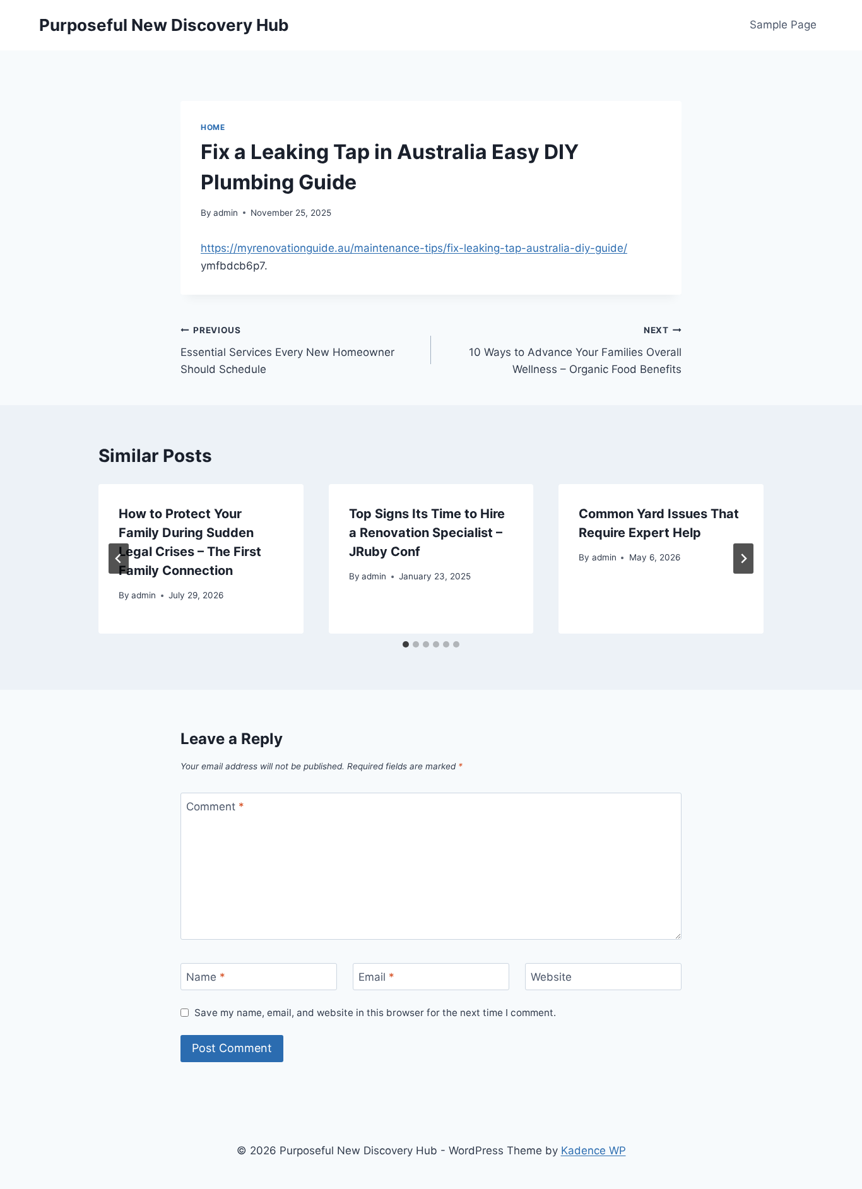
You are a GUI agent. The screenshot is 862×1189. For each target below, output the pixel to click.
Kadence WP (593, 1150)
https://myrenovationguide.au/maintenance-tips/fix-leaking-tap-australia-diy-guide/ (414, 248)
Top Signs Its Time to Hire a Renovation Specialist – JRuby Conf (427, 532)
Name (205, 977)
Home (213, 127)
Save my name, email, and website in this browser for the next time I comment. (375, 1013)
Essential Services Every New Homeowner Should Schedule (287, 350)
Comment (215, 806)
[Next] (743, 558)
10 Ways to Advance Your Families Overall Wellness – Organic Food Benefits (575, 350)
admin (225, 213)
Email (376, 977)
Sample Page (783, 24)
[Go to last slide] (119, 558)
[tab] (406, 644)
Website (551, 977)
